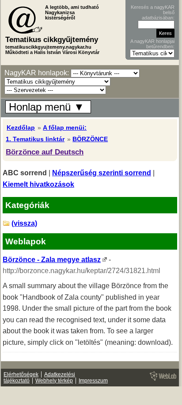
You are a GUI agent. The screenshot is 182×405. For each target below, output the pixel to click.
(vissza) (24, 223)
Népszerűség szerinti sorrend (101, 173)
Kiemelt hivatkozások (38, 184)
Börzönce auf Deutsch (44, 151)
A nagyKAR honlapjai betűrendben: (152, 44)
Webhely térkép (54, 381)
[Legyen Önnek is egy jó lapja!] (161, 380)
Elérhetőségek (21, 374)
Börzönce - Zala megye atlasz (52, 259)
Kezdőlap (21, 127)
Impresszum (93, 381)
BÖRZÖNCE (90, 139)
